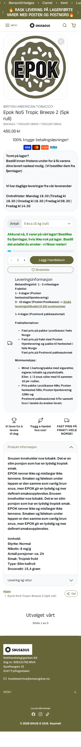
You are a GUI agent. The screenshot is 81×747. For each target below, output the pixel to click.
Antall (14, 223)
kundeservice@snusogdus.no (29, 678)
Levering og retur (20, 580)
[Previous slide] (5, 626)
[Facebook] (33, 714)
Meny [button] (7, 692)
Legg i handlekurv (52, 260)
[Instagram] (40, 714)
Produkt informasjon (22, 447)
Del (73, 593)
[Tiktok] (47, 714)
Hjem (7, 591)
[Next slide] (76, 626)
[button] (11, 25)
